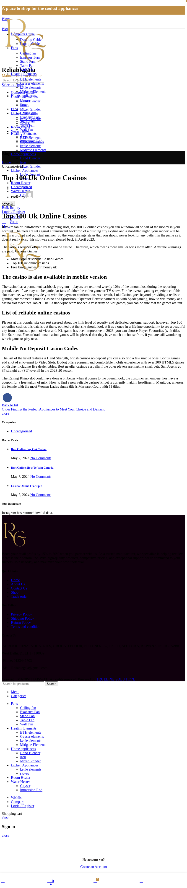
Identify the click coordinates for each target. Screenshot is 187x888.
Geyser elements (32, 83)
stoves (24, 123)
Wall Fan (26, 70)
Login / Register (22, 806)
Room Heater (20, 183)
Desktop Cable (31, 40)
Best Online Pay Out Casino (29, 449)
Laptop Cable (30, 44)
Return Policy (21, 622)
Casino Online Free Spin (26, 486)
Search (51, 683)
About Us (18, 584)
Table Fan (27, 66)
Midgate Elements (33, 150)
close (5, 413)
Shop (14, 592)
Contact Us (19, 588)
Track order (19, 596)
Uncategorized (21, 187)
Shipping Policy (22, 618)
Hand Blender (30, 158)
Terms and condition (25, 626)
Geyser (25, 137)
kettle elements (30, 146)
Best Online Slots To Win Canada (32, 467)
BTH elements (30, 138)
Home (6, 162)
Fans (14, 109)
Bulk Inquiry (11, 208)
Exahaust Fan (30, 57)
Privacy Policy (21, 614)
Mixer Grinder (30, 166)
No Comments (40, 458)
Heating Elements (23, 133)
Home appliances (23, 154)
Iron (23, 162)
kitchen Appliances (24, 170)
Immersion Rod (31, 141)
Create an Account (93, 867)
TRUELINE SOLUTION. (115, 679)
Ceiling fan (28, 53)
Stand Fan (27, 61)
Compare (17, 802)
